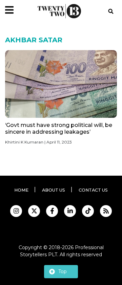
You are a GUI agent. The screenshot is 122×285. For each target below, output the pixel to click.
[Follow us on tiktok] (88, 211)
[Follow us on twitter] (34, 211)
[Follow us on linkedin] (70, 211)
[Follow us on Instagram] (16, 211)
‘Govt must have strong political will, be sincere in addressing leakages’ (58, 128)
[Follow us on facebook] (52, 211)
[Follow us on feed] (106, 211)
